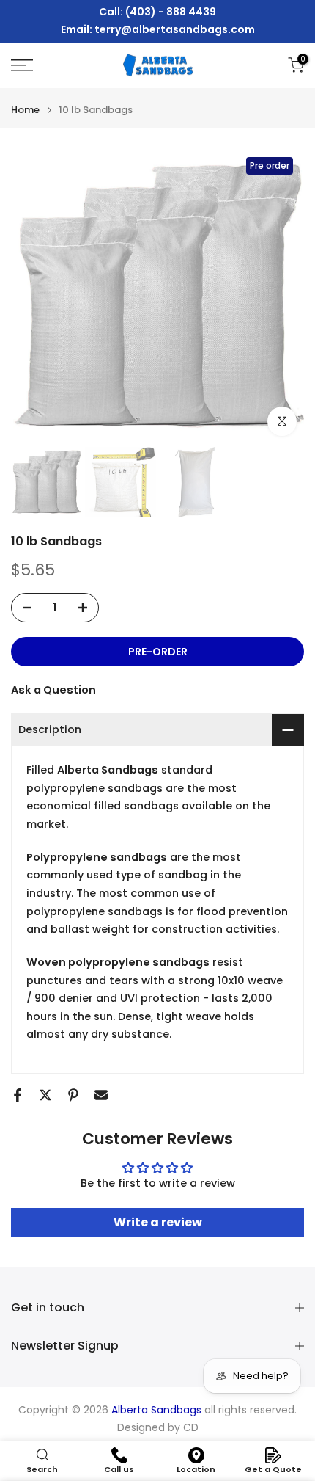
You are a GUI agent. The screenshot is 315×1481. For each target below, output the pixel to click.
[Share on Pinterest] (73, 1095)
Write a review (158, 1222)
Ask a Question (53, 690)
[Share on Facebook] (17, 1095)
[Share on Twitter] (45, 1095)
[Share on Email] (101, 1095)
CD (191, 1428)
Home (25, 109)
